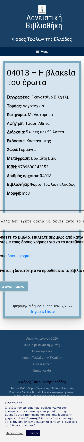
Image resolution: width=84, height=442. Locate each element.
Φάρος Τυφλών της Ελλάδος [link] (42, 358)
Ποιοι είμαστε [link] (42, 351)
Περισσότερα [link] (14, 433)
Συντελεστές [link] (42, 364)
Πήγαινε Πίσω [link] (42, 311)
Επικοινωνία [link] (42, 370)
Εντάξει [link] (33, 433)
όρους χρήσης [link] (20, 255)
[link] (42, 18)
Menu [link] (44, 52)
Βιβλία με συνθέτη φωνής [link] (42, 345)
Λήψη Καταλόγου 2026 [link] (42, 338)
